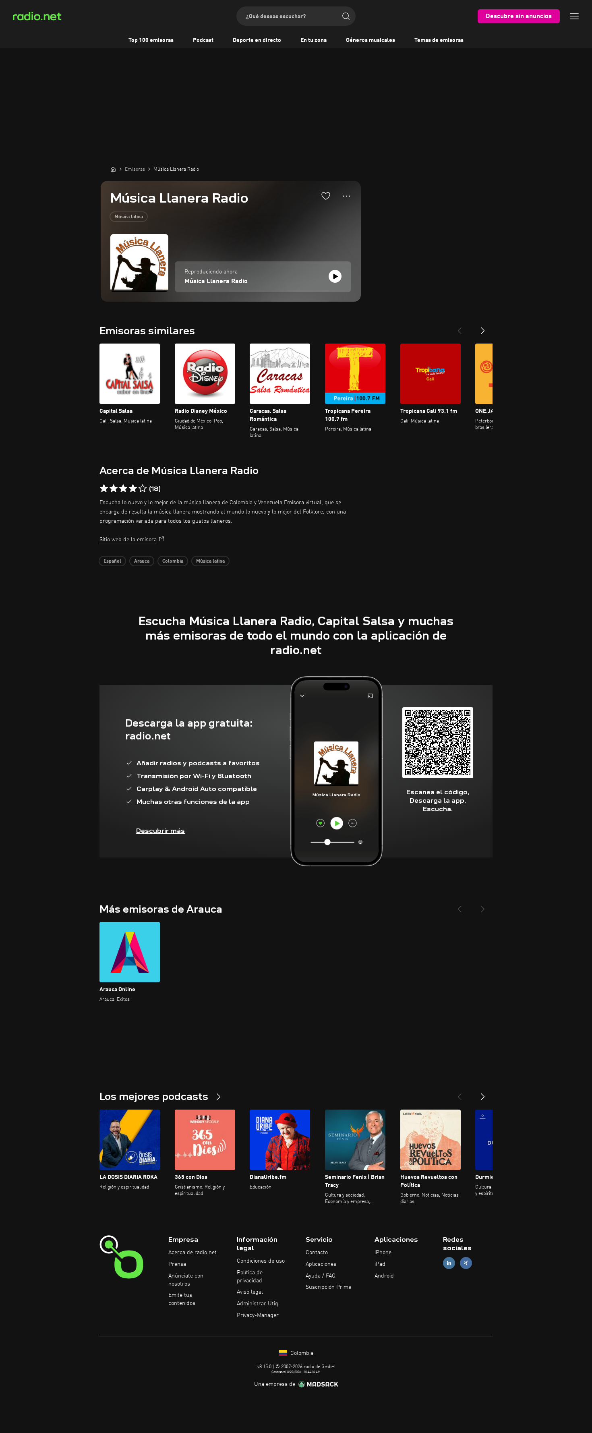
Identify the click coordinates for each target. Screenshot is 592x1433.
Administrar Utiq (257, 1304)
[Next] (483, 327)
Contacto (317, 1252)
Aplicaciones (321, 1264)
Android (384, 1276)
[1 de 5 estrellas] (104, 488)
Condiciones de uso (261, 1261)
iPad (380, 1264)
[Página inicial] (113, 169)
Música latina (128, 217)
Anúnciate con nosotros (185, 1280)
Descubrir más (160, 830)
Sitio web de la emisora (128, 540)
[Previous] (459, 327)
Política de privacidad (250, 1277)
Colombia (172, 561)
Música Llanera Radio (216, 281)
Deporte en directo (257, 40)
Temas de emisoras (439, 40)
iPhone (383, 1252)
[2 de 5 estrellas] (113, 488)
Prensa (177, 1264)
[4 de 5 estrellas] (133, 488)
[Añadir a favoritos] (325, 195)
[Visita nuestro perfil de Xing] (466, 1263)
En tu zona (313, 40)
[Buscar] (346, 16)
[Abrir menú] (574, 16)
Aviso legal (250, 1292)
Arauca (141, 561)
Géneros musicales (370, 40)
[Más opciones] (346, 196)
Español (112, 561)
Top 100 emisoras (151, 40)
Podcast (203, 40)
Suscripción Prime (328, 1287)
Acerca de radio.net (192, 1252)
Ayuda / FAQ (320, 1276)
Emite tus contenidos (181, 1299)
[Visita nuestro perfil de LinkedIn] (449, 1263)
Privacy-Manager (258, 1315)
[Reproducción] (335, 276)
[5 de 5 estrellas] (142, 488)
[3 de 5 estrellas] (123, 488)
